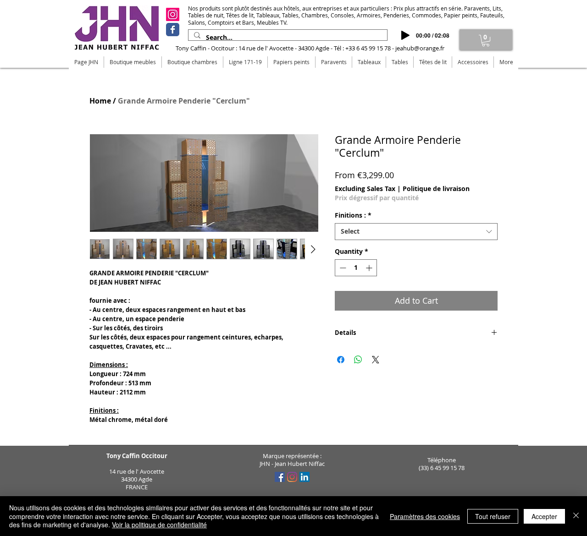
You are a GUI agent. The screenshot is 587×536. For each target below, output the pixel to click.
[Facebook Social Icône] (280, 477)
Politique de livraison (436, 188)
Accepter (544, 516)
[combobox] (416, 231)
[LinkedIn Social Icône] (304, 477)
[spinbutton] (356, 268)
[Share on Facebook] (340, 359)
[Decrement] (342, 268)
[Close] (575, 516)
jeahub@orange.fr (419, 48)
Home (100, 101)
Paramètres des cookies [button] (425, 516)
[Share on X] (375, 359)
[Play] (405, 35)
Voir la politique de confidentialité (159, 524)
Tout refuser (492, 516)
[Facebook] (172, 29)
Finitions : (353, 215)
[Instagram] (172, 14)
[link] (486, 40)
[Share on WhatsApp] (358, 359)
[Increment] (370, 268)
